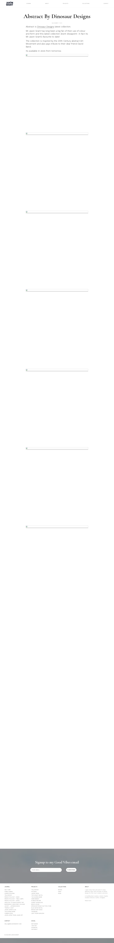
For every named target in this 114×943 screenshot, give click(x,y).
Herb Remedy (35, 899)
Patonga (34, 891)
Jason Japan (35, 893)
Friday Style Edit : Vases (12, 897)
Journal (28, 3)
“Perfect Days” (9, 908)
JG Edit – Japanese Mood (12, 906)
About (47, 3)
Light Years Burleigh (37, 913)
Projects (65, 3)
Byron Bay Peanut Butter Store (41, 906)
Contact (105, 3)
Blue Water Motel (37, 908)
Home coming (9, 891)
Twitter (34, 925)
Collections (85, 3)
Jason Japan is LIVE (10, 909)
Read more (88, 900)
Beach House (35, 904)
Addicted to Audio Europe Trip (14, 902)
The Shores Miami (10, 911)
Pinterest (34, 929)
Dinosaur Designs (45, 26)
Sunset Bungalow (37, 902)
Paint (59, 891)
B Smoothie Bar (36, 900)
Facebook (34, 927)
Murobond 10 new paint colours (15, 904)
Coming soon (9, 913)
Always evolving (10, 893)
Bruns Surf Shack (36, 909)
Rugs (59, 893)
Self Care (8, 889)
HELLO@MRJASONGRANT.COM (13, 924)
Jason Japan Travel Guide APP (14, 915)
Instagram (34, 924)
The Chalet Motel (37, 895)
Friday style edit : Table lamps (14, 899)
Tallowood (8, 895)
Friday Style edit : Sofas (12, 900)
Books (60, 889)
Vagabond (34, 911)
